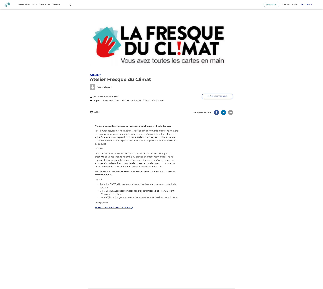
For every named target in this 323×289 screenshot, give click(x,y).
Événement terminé (217, 96)
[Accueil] (7, 4)
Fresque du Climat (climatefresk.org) (114, 207)
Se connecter (307, 4)
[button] (216, 112)
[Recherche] (70, 5)
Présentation (24, 4)
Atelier (95, 74)
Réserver (57, 4)
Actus (34, 4)
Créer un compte (289, 4)
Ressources (45, 4)
